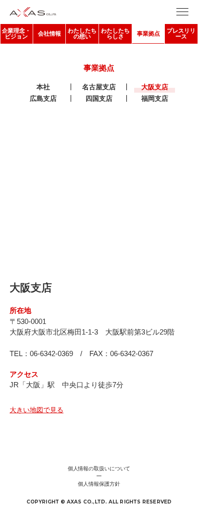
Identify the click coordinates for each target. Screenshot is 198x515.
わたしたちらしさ (115, 33)
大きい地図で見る (36, 410)
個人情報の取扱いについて (99, 468)
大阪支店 (154, 87)
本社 (43, 87)
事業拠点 (148, 33)
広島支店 (43, 98)
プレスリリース (181, 33)
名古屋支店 (99, 87)
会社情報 (49, 33)
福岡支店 (154, 98)
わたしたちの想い (82, 33)
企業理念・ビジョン (16, 33)
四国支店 (99, 98)
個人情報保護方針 (99, 484)
